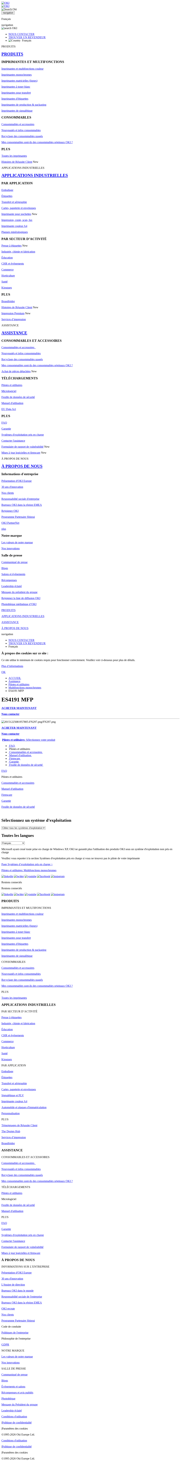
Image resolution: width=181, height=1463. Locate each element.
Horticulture (8, 275)
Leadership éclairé (11, 586)
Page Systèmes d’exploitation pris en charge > (27, 864)
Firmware (14, 758)
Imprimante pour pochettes (16, 214)
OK (3, 672)
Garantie (6, 428)
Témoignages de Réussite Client (19, 1125)
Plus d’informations (12, 666)
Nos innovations (10, 548)
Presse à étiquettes (11, 245)
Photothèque (8, 1398)
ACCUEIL (14, 678)
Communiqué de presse (14, 562)
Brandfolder (8, 301)
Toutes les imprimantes (14, 155)
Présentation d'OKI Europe (16, 480)
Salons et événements (13, 574)
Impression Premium (12, 313)
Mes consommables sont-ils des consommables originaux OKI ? (37, 142)
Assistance (14, 681)
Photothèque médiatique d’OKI (18, 604)
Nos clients (7, 492)
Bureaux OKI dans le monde (17, 1290)
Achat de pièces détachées (16, 371)
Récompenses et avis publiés (17, 1392)
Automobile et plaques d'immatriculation (23, 1107)
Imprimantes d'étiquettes (14, 98)
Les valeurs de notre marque (17, 542)
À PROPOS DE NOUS (21, 466)
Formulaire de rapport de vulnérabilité (22, 446)
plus (3, 528)
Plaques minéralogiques (14, 232)
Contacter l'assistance (13, 440)
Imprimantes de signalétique (17, 110)
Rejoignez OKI (10, 510)
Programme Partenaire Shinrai (18, 516)
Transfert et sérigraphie (14, 202)
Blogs (4, 568)
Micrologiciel (8, 391)
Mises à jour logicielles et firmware (20, 452)
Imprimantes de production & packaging (23, 104)
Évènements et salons (13, 1386)
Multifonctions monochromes (24, 687)
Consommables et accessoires (17, 124)
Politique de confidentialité (17, 1422)
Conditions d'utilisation (14, 1416)
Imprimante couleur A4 (14, 226)
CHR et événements (12, 263)
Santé (4, 281)
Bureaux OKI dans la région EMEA (21, 504)
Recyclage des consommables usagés (22, 136)
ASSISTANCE (14, 333)
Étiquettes (6, 196)
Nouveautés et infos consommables (21, 130)
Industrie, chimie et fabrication (18, 251)
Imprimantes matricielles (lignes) (19, 80)
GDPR (5, 1344)
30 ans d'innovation (12, 486)
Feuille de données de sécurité (18, 397)
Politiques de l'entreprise (14, 1332)
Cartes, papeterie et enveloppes (18, 208)
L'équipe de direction (13, 1284)
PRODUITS (12, 54)
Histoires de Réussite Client (16, 161)
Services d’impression (13, 319)
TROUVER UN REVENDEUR (27, 37)
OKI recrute (8, 1308)
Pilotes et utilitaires (11, 385)
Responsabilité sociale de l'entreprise (21, 1296)
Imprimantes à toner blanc (15, 86)
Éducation (7, 257)
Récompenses (9, 580)
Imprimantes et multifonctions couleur (22, 68)
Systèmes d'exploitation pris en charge (22, 434)
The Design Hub (10, 1131)
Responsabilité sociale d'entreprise (20, 498)
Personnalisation (10, 1113)
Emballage (7, 190)
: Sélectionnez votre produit (28, 739)
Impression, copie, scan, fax (16, 220)
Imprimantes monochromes (16, 74)
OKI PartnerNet (10, 522)
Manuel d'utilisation (12, 403)
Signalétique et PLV (12, 1095)
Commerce (7, 269)
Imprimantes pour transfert (16, 92)
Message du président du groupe (19, 592)
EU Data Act (8, 409)
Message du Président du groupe (19, 1404)
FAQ (4, 422)
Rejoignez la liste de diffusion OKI (20, 598)
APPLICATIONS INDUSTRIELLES (34, 175)
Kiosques (6, 287)
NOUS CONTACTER (21, 34)
